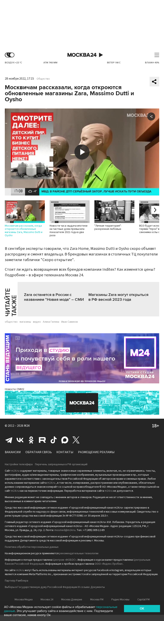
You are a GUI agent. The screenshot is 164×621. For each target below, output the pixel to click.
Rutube (42, 440)
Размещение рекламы (96, 452)
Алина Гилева (51, 321)
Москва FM (96, 600)
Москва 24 (82, 55)
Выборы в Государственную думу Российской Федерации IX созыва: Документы (55, 587)
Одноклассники (31, 440)
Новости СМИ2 (14, 389)
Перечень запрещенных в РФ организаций (61, 464)
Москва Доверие (71, 600)
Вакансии (13, 452)
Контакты (64, 452)
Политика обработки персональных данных (31, 547)
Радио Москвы (120, 600)
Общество (43, 79)
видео (37, 321)
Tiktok (54, 440)
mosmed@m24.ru (64, 530)
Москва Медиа (24, 600)
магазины (25, 321)
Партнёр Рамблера (16, 581)
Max (65, 440)
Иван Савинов (69, 321)
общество (11, 321)
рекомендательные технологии (78, 553)
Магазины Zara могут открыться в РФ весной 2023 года (118, 297)
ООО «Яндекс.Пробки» (109, 564)
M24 (27, 425)
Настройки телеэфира (19, 464)
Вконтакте (20, 440)
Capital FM (143, 600)
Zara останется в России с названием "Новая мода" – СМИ (54, 297)
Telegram (9, 440)
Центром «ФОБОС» (64, 560)
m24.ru (15, 471)
